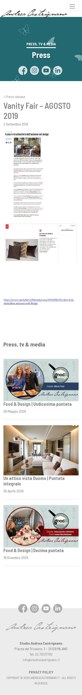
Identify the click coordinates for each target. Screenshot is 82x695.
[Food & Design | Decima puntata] (41, 525)
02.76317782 (44, 654)
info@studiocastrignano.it (41, 659)
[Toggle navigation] (72, 6)
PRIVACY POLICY (41, 672)
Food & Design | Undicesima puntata (37, 404)
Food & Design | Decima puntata (33, 550)
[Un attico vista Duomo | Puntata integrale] (41, 450)
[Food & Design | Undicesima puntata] (41, 379)
